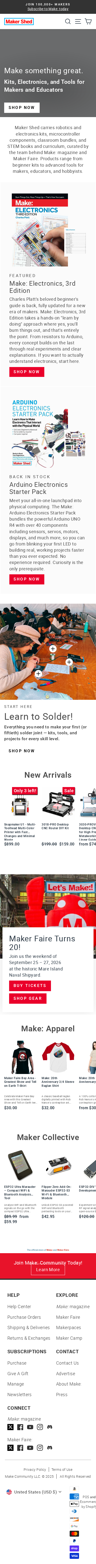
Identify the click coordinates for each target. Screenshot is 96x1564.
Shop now (27, 371)
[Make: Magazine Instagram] (40, 1427)
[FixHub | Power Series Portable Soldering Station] (69, 662)
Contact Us (67, 1363)
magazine (73, 1306)
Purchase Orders (24, 1317)
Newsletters (19, 1394)
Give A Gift (18, 1373)
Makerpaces (68, 1327)
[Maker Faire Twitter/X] (10, 1448)
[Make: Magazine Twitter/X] (10, 1427)
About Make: (69, 1384)
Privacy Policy (35, 1469)
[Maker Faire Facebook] (20, 1448)
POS (86, 1497)
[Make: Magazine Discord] (50, 1427)
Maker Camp (69, 1338)
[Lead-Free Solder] (53, 648)
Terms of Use (61, 1469)
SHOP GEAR (28, 998)
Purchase (17, 1363)
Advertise (65, 1373)
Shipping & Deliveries (28, 1327)
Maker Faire (68, 1317)
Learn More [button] (48, 1269)
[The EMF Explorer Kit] (38, 673)
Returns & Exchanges (28, 1338)
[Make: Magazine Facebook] (20, 1427)
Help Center (19, 1306)
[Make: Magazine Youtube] (30, 1427)
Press (61, 1394)
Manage (15, 1384)
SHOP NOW (22, 107)
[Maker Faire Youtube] (30, 1448)
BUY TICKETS (30, 985)
